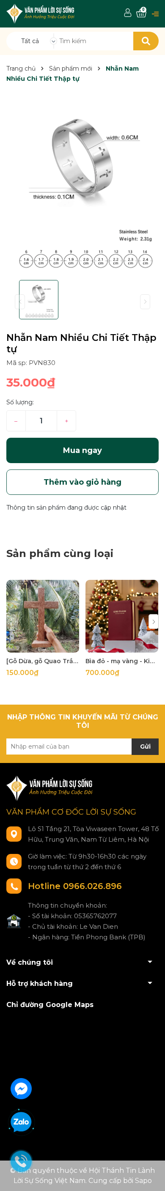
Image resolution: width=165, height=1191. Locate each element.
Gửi (145, 746)
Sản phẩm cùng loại (59, 553)
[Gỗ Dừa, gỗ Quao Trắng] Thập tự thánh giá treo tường (42, 661)
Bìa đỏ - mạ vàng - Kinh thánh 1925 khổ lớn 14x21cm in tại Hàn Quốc (121, 661)
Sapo (143, 1181)
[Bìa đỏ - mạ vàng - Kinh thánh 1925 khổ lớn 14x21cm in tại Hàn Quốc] (121, 616)
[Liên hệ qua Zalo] (21, 1122)
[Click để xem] (82, 186)
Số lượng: (20, 402)
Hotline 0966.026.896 (75, 886)
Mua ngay (82, 450)
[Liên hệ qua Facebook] (21, 1088)
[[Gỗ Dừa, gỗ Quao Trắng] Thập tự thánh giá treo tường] (42, 616)
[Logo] (41, 13)
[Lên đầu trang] (150, 1176)
